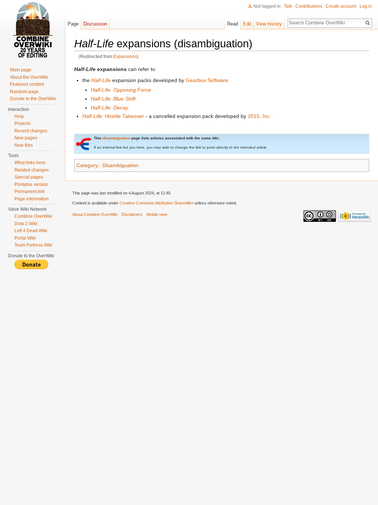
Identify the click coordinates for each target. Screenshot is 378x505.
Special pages (28, 177)
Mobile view (157, 214)
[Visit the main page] (32, 29)
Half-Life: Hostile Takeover (113, 116)
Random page (24, 91)
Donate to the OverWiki (33, 98)
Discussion (95, 24)
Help (19, 116)
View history (269, 24)
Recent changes (30, 130)
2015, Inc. (259, 116)
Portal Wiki (25, 238)
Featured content (27, 84)
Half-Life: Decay (109, 108)
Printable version (31, 184)
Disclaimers (131, 214)
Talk (288, 6)
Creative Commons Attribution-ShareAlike (156, 203)
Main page (20, 69)
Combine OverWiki (33, 216)
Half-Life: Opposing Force (121, 90)
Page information (31, 198)
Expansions (125, 56)
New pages (25, 137)
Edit (247, 24)
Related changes (31, 170)
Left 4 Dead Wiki (30, 230)
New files (23, 145)
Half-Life (101, 80)
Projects (22, 123)
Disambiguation (120, 165)
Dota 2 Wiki (25, 223)
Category (87, 165)
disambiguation (116, 138)
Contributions (308, 6)
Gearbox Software (207, 80)
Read (232, 24)
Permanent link (29, 191)
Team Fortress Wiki (33, 245)
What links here (29, 162)
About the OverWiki (29, 77)
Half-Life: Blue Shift (113, 99)
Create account (341, 6)
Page (73, 24)
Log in (366, 6)
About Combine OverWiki (94, 214)
